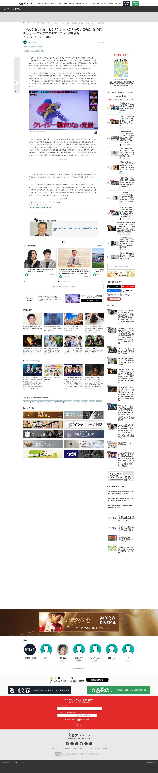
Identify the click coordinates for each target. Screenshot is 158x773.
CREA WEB (15, 762)
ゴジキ (123, 112)
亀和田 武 (30, 274)
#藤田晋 (98, 401)
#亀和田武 (59, 401)
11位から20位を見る (121, 266)
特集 (60, 3)
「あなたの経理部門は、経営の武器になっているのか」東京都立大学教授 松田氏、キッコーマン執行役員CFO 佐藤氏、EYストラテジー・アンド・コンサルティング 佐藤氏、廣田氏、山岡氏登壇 (73, 384)
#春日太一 (84, 401)
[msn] (86, 743)
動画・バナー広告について (80, 748)
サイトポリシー (95, 748)
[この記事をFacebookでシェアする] (17, 66)
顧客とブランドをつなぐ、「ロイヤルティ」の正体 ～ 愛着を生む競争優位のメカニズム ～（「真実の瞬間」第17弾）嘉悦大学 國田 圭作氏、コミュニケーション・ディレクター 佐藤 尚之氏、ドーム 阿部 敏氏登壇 (32, 384)
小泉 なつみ (124, 158)
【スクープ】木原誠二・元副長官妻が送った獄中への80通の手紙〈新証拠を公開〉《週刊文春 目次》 (121, 83)
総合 (125, 96)
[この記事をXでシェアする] (17, 60)
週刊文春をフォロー (92, 300)
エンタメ (27, 50)
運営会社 (105, 748)
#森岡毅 (92, 401)
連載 (65, 3)
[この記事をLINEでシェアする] (17, 77)
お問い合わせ (66, 748)
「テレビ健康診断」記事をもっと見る (63, 286)
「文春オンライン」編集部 (124, 234)
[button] (59, 281)
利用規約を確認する (71, 719)
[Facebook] (67, 743)
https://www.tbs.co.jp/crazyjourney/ (40, 207)
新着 (39, 3)
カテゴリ (53, 3)
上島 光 (123, 260)
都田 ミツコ (124, 127)
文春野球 (110, 3)
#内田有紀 (51, 401)
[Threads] (76, 743)
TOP (24, 23)
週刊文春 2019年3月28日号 (35, 46)
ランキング (45, 3)
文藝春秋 (78, 3)
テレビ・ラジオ (35, 50)
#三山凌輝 (76, 401)
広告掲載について (55, 748)
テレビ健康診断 (13, 9)
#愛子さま (35, 401)
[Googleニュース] (81, 743)
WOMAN (85, 3)
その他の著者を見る (79, 668)
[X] (72, 743)
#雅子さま (27, 401)
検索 (119, 3)
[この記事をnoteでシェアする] (16, 83)
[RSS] (90, 743)
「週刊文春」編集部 (126, 144)
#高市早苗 (43, 401)
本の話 (22, 762)
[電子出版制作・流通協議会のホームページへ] (57, 755)
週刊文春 (71, 3)
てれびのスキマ (31, 42)
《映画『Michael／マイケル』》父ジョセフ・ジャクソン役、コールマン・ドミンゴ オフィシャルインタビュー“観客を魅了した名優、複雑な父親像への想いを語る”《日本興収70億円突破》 (94, 383)
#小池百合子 (67, 401)
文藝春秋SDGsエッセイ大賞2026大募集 (52, 379)
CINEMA (92, 3)
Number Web (6, 762)
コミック (103, 3)
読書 (98, 3)
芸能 (42, 50)
